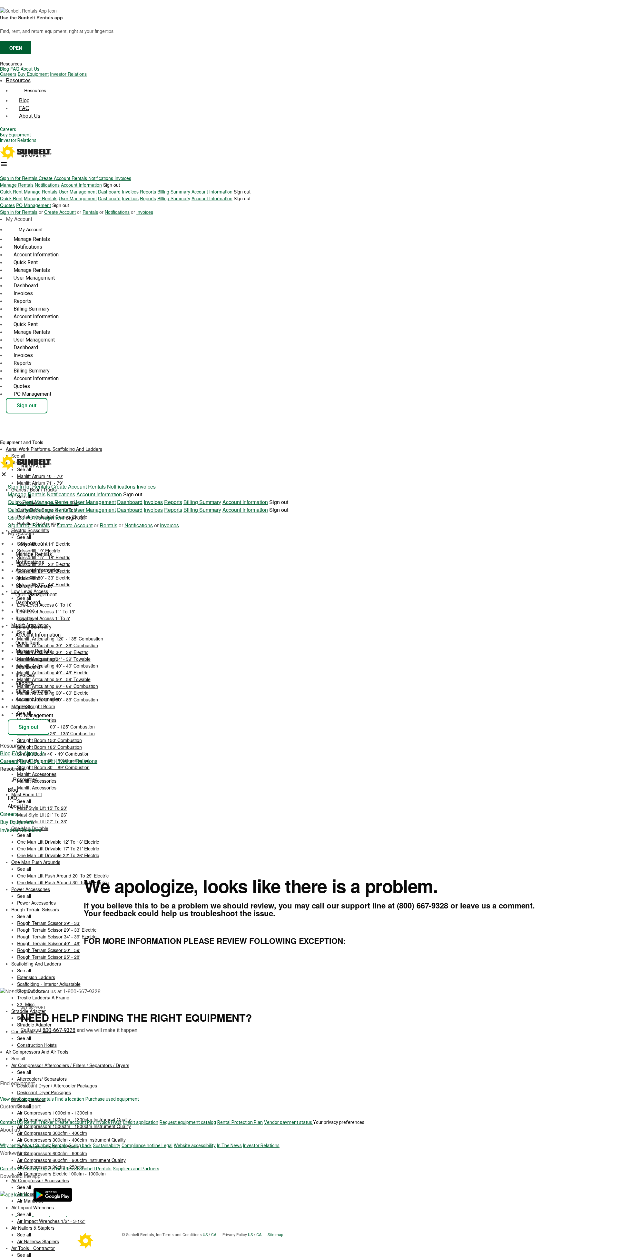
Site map (275, 1235)
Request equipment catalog (188, 1122)
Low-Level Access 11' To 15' (46, 611)
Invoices (122, 178)
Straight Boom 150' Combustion (49, 740)
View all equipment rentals (27, 1099)
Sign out (111, 185)
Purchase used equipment (112, 1099)
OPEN (15, 48)
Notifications (101, 178)
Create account (71, 1122)
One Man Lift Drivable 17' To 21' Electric (58, 848)
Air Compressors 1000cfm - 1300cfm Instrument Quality (74, 1119)
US (206, 1235)
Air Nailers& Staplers (38, 1241)
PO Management (33, 205)
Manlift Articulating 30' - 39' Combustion (57, 645)
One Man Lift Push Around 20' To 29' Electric (63, 875)
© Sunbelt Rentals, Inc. (142, 1235)
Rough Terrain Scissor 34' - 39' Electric (56, 936)
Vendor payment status (288, 1122)
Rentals (80, 178)
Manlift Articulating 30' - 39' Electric (52, 652)
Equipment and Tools (22, 442)
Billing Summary (173, 191)
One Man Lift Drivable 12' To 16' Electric (58, 841)
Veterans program (36, 1168)
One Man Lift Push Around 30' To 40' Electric (63, 882)
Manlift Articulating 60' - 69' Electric (52, 692)
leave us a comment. (497, 905)
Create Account (55, 178)
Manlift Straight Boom (33, 706)
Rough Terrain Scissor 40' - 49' (48, 943)
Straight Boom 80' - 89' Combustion (53, 767)
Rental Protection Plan (240, 1122)
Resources (11, 63)
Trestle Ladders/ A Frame (43, 997)
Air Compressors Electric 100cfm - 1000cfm (61, 1173)
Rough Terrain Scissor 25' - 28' (48, 957)
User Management (78, 191)
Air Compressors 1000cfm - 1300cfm (54, 1112)
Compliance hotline (142, 1145)
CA (214, 1235)
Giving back (80, 1145)
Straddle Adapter (34, 1024)
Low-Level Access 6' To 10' (45, 604)
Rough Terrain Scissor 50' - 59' (48, 950)
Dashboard (109, 191)
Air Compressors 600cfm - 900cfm (52, 1153)
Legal (167, 1145)
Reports (148, 191)
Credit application (140, 1122)
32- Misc (25, 1004)
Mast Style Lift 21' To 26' (42, 814)
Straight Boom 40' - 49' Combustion (53, 753)
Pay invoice (99, 1122)
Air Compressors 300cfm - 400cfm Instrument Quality (71, 1139)
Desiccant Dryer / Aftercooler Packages (57, 1085)
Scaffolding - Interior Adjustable (49, 984)
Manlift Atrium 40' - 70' (40, 476)
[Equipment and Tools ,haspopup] (48, 440)
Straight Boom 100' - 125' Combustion (56, 726)
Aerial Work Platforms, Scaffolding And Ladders (54, 449)
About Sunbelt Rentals (44, 1145)
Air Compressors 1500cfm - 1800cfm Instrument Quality (74, 1126)
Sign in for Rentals (19, 178)
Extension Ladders (36, 977)
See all (24, 537)
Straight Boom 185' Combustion (49, 747)
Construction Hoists (37, 1045)
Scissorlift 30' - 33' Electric (43, 577)
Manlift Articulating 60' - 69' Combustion (57, 686)
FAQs (116, 1122)
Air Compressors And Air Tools (37, 1051)
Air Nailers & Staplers (32, 1227)
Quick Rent (11, 191)
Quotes (7, 205)
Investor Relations (68, 74)
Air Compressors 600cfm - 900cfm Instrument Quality (71, 1160)
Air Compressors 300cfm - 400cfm (52, 1133)
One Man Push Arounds (35, 862)
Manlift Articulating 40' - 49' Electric (52, 672)
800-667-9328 (59, 1030)
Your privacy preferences (338, 1122)
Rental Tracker (39, 1122)
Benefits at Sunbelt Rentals (84, 1168)
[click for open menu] (4, 164)
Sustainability (106, 1145)
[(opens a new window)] (15, 1195)
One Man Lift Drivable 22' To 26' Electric (58, 855)
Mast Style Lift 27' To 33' (42, 821)
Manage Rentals (17, 185)
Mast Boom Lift (26, 794)
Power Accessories (30, 889)
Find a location (69, 1099)
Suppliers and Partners (136, 1168)
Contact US (11, 1122)
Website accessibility (195, 1145)
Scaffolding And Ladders (36, 963)
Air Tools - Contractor (33, 1248)
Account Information (81, 185)
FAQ (14, 68)
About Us (30, 68)
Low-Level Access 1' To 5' (43, 618)
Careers (8, 74)
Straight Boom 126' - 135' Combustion (56, 733)
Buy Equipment (33, 74)
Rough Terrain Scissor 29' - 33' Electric (56, 930)
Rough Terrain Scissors (35, 909)
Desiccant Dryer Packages (44, 1092)
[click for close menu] (4, 474)
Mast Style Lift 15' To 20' (42, 808)
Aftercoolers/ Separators (42, 1079)
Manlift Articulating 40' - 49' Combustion (57, 665)
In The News (229, 1145)
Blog (4, 68)
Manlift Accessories (36, 787)
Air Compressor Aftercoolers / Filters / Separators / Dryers (70, 1065)
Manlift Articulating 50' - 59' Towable (54, 679)
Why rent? (10, 1145)
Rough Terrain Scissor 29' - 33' (48, 923)
